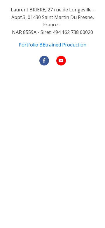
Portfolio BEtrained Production (52, 45)
